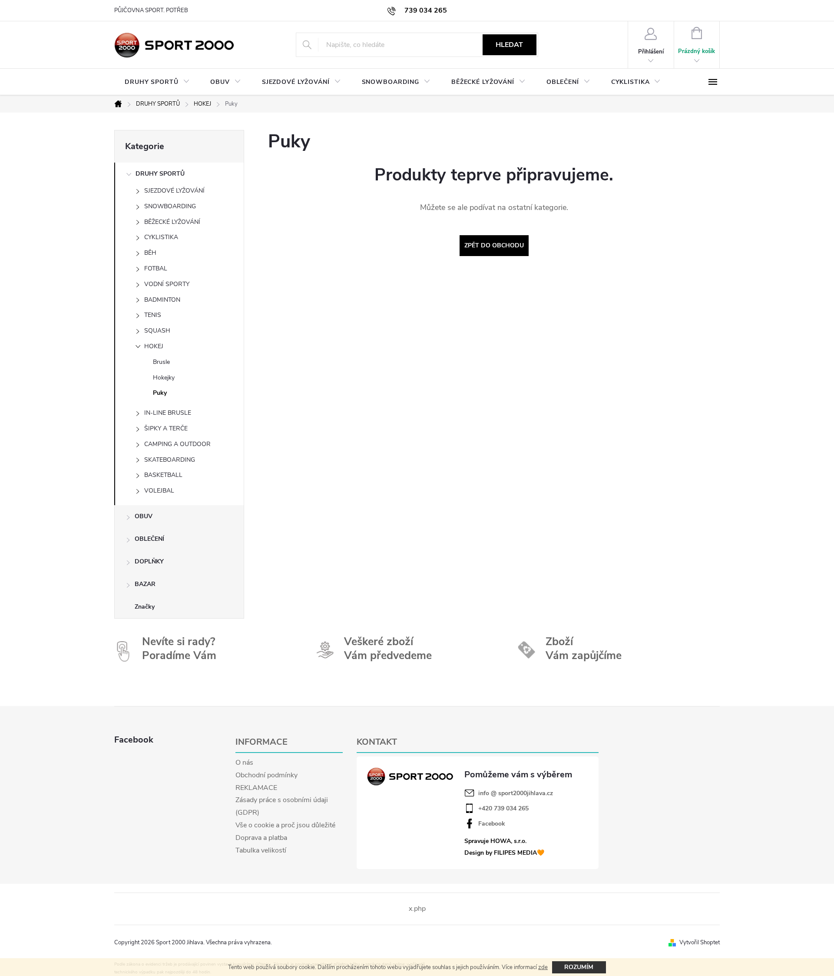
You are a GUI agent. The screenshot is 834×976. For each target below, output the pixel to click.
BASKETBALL (163, 475)
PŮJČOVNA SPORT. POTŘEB (151, 10)
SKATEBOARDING (169, 460)
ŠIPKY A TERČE (166, 428)
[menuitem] (157, 82)
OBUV (143, 516)
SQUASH (157, 330)
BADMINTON (162, 300)
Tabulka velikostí (260, 850)
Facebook (491, 823)
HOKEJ (153, 346)
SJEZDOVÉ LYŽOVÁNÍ (174, 191)
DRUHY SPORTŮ (160, 174)
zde (543, 967)
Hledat (509, 45)
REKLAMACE (256, 788)
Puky (160, 393)
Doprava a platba (261, 838)
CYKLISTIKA (161, 237)
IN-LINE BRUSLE (167, 413)
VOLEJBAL (159, 490)
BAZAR (145, 584)
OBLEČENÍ (149, 539)
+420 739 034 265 (503, 808)
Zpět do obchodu (494, 245)
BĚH (150, 253)
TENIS (152, 315)
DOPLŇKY (149, 561)
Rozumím (578, 967)
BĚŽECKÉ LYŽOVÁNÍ (172, 222)
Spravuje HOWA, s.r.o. (495, 841)
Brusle (161, 362)
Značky (145, 607)
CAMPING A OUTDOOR (177, 444)
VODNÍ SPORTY (166, 284)
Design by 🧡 (504, 853)
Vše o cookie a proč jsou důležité (285, 825)
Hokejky (164, 377)
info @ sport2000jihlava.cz (515, 793)
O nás (244, 762)
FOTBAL (155, 268)
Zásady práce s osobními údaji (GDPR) (281, 806)
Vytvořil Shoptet (699, 942)
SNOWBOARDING (170, 206)
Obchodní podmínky (266, 775)
